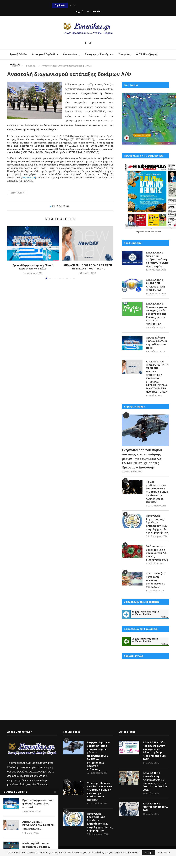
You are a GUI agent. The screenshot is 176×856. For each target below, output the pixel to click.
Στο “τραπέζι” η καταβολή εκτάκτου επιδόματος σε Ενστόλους (156, 580)
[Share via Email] (68, 206)
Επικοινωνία (94, 11)
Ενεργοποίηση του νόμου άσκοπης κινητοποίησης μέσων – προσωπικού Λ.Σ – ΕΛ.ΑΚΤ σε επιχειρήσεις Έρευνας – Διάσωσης (143, 458)
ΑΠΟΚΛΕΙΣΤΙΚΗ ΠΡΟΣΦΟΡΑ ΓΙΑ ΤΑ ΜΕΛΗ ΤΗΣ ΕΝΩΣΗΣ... (38, 825)
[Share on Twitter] (60, 206)
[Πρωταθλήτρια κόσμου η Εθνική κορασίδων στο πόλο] (33, 243)
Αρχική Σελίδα (18, 54)
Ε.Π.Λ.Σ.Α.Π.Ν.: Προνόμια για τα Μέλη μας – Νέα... (79, 5)
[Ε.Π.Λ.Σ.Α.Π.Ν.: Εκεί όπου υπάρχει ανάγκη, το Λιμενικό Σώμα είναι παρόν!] (132, 258)
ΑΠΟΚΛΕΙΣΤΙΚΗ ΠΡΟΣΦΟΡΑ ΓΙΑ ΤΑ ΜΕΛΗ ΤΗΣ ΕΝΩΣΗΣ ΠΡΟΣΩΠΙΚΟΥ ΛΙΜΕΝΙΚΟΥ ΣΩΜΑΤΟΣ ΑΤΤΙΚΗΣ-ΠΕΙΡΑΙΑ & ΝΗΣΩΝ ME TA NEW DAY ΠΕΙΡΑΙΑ (157, 376)
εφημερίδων (156, 231)
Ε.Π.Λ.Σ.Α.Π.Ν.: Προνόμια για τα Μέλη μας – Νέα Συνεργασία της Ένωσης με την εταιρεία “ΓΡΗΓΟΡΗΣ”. (156, 313)
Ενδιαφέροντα (16, 192)
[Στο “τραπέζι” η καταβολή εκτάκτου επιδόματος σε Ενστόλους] (132, 579)
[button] (70, 5)
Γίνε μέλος (124, 54)
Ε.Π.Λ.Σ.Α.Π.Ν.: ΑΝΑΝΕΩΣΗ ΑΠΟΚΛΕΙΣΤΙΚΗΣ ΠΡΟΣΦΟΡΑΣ (155, 285)
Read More (163, 852)
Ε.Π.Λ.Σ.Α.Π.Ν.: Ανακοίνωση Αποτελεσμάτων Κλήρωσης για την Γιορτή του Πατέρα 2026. (155, 781)
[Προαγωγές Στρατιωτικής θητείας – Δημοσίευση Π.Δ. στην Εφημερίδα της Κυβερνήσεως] (132, 521)
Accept (148, 852)
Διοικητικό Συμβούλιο (45, 54)
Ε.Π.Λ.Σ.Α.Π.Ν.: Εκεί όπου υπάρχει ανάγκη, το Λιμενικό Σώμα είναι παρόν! (157, 259)
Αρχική (79, 11)
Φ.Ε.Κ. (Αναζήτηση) (146, 54)
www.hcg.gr (29, 177)
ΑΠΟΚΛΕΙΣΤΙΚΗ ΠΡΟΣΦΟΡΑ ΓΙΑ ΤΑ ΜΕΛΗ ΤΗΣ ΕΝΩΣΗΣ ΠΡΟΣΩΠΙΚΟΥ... (87, 266)
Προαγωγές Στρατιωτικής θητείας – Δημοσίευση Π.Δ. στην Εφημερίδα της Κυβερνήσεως (157, 524)
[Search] (94, 75)
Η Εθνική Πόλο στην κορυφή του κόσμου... (36, 845)
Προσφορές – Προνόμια (98, 54)
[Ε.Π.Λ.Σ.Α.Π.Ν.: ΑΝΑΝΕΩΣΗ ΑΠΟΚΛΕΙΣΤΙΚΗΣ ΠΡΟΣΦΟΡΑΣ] (132, 285)
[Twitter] (90, 43)
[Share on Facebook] (57, 206)
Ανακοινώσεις (71, 54)
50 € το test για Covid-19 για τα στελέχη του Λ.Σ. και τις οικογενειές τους (157, 553)
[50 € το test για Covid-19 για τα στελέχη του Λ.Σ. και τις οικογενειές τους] (132, 551)
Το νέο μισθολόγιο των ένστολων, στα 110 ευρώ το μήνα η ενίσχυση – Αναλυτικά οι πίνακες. (157, 492)
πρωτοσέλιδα (142, 231)
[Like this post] (53, 206)
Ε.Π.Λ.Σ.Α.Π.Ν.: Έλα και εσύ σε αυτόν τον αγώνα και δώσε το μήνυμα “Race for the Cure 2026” (154, 751)
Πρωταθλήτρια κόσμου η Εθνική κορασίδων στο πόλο (33, 266)
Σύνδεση (15, 64)
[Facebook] (85, 43)
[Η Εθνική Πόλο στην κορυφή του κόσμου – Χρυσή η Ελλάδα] (11, 847)
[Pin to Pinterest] (64, 206)
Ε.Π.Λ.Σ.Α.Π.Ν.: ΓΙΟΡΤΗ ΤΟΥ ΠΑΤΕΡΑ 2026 (155, 807)
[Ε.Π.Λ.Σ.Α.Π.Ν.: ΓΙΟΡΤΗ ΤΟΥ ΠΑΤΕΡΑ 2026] (129, 809)
